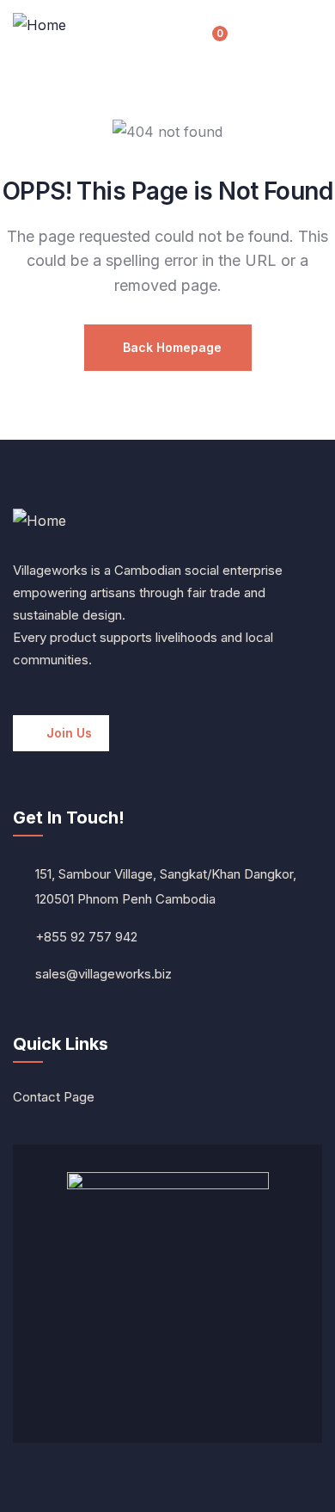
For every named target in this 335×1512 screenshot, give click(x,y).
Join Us (69, 732)
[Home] (39, 25)
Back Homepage (172, 347)
